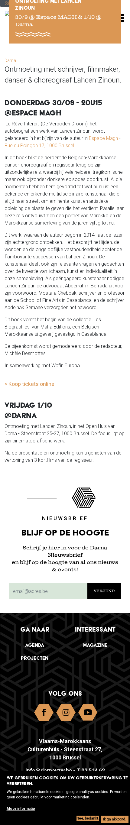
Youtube (88, 713)
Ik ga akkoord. (114, 819)
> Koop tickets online (29, 384)
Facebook (44, 713)
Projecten (34, 658)
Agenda (34, 645)
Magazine (95, 645)
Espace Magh (103, 138)
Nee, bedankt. (87, 818)
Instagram (66, 713)
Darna (10, 60)
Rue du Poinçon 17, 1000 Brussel (39, 145)
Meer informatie (21, 809)
